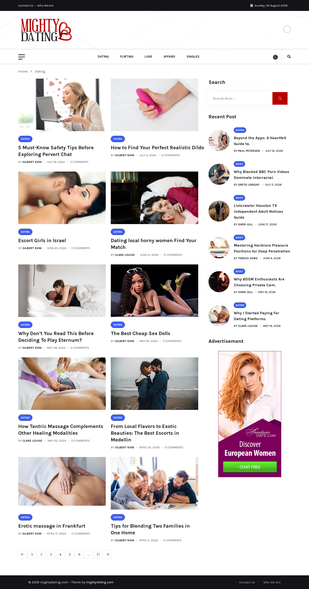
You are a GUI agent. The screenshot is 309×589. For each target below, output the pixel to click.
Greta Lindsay (249, 184)
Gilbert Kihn (32, 162)
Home (23, 71)
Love (148, 56)
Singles (193, 56)
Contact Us (25, 5)
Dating (103, 56)
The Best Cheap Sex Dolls (140, 333)
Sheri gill (245, 224)
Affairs (169, 56)
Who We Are (45, 5)
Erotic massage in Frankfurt (51, 526)
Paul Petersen (249, 151)
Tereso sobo (248, 258)
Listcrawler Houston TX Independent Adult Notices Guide (258, 211)
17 (98, 554)
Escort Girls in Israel (42, 240)
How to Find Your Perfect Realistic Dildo (157, 148)
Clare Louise (125, 255)
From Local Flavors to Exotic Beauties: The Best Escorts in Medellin (145, 433)
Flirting (126, 56)
